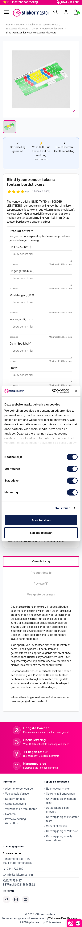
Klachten (10, 814)
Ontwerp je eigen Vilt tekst (62, 831)
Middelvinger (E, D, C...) (23, 295)
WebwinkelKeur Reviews (62, 918)
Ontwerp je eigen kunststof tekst (62, 818)
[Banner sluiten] (76, 391)
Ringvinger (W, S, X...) (22, 271)
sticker (27, 201)
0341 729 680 (15, 868)
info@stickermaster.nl (20, 874)
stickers (65, 213)
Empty (14, 367)
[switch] (72, 469)
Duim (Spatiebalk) (20, 343)
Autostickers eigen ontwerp (57, 809)
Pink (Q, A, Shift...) (20, 246)
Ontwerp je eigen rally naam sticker (59, 838)
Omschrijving (41, 561)
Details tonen (61, 508)
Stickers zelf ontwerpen (60, 793)
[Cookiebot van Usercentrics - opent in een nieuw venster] (52, 391)
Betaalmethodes (15, 798)
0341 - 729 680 (70, 2)
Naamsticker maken (58, 788)
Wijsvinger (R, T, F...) (21, 319)
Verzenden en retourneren (21, 808)
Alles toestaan (41, 520)
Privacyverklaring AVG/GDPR (15, 821)
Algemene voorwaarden (19, 788)
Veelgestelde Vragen (17, 793)
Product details (41, 572)
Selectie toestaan (41, 532)
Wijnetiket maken (56, 826)
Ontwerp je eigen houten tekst (61, 800)
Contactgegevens (16, 803)
